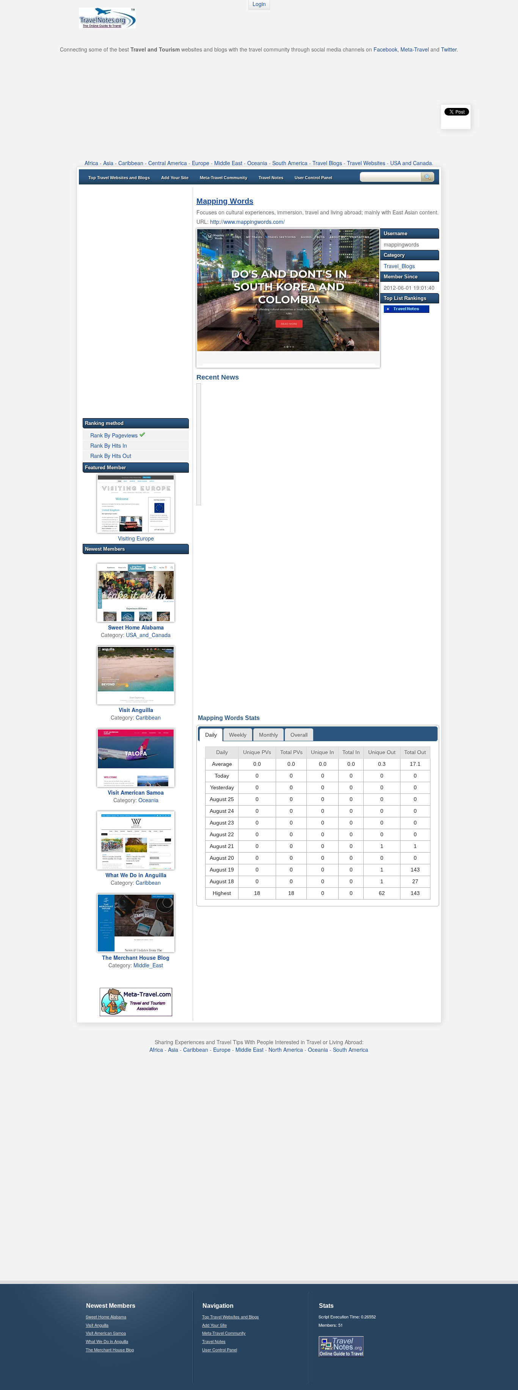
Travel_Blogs (399, 266)
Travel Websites (366, 163)
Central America (167, 163)
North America (285, 1049)
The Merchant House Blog (110, 1349)
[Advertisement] (259, 106)
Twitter (449, 49)
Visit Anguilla (97, 1325)
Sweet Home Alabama (106, 1316)
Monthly (268, 735)
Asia (108, 163)
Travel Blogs (327, 163)
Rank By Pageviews (114, 435)
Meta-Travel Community (223, 177)
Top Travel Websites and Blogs (119, 177)
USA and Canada (411, 163)
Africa (91, 163)
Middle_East (148, 965)
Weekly (237, 735)
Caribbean (130, 163)
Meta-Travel (414, 49)
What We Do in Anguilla (107, 1341)
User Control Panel (313, 177)
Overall (299, 735)
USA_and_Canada (148, 635)
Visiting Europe (136, 538)
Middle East (228, 163)
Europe (200, 163)
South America (290, 163)
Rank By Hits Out (110, 455)
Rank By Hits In (108, 445)
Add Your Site (174, 177)
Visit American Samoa (106, 1333)
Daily (211, 735)
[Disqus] (317, 600)
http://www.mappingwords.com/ (247, 221)
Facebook (385, 49)
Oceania (257, 163)
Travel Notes (271, 177)
